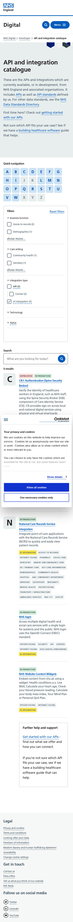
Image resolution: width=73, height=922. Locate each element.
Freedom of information (16, 842)
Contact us (9, 871)
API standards (46, 95)
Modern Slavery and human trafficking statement (29, 848)
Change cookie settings (15, 857)
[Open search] (46, 25)
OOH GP (59, 597)
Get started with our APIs (41, 737)
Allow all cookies (36, 487)
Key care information (54, 567)
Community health (48, 572)
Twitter (13, 902)
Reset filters (57, 211)
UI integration (28, 552)
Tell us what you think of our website (23, 881)
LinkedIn (14, 908)
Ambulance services (31, 597)
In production (42, 376)
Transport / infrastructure (35, 592)
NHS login (25, 617)
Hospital (24, 577)
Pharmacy (45, 557)
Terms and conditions (14, 832)
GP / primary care (29, 567)
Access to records (49, 552)
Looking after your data (16, 837)
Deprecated (26, 376)
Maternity (53, 582)
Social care (59, 557)
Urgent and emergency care (49, 562)
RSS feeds (8, 885)
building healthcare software (39, 130)
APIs (19, 95)
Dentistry (25, 562)
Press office (9, 876)
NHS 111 (48, 597)
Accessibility (9, 852)
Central (61, 644)
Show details (54, 476)
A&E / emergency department (47, 577)
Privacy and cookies (13, 828)
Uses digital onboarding (53, 649)
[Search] (61, 359)
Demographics (27, 572)
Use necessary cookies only (36, 497)
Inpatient (25, 582)
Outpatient (39, 582)
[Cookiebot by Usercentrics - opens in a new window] (54, 419)
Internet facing (28, 557)
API (52, 644)
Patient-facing (46, 587)
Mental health (28, 587)
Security (43, 644)
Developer (24, 38)
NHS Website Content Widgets (38, 674)
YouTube (14, 915)
